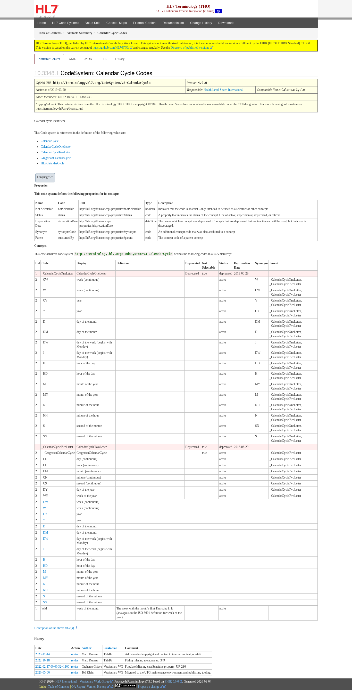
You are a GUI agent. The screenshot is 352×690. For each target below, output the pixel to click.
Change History (201, 22)
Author (86, 648)
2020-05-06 (42, 672)
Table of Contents (58, 686)
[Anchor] (157, 72)
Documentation (173, 22)
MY (45, 578)
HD (45, 566)
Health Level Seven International (223, 90)
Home (41, 22)
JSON (88, 59)
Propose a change (149, 686)
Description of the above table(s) (54, 628)
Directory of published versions (190, 47)
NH (45, 590)
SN (45, 602)
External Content (144, 22)
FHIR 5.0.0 (172, 681)
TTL (103, 59)
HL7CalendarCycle (52, 163)
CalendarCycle (49, 141)
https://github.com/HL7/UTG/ (111, 47)
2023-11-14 (42, 654)
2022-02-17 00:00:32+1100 (52, 666)
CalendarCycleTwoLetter (56, 152)
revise (74, 654)
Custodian (111, 648)
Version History (97, 686)
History (119, 59)
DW (45, 539)
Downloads (226, 22)
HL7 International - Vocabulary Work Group (82, 681)
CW (45, 502)
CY (45, 514)
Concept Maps (116, 22)
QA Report (78, 686)
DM (45, 532)
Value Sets (92, 22)
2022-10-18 (42, 660)
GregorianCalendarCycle (56, 158)
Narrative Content (49, 59)
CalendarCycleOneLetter (56, 146)
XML (72, 59)
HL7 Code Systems (65, 22)
